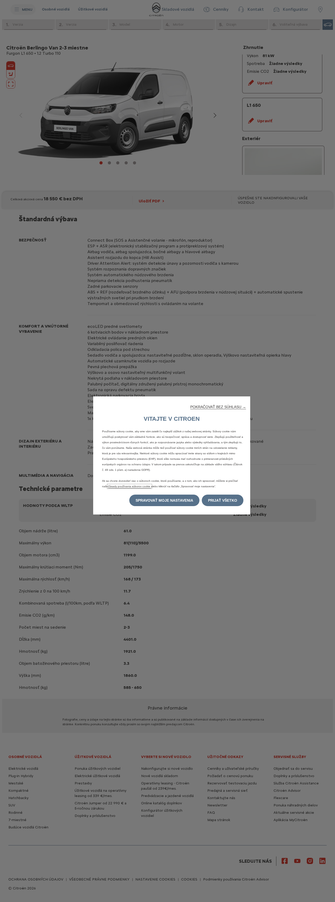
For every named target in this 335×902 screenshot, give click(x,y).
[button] (218, 407)
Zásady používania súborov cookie (129, 486)
